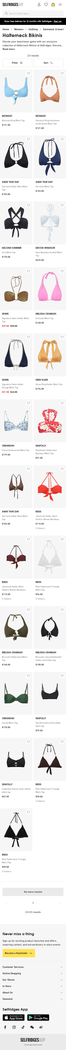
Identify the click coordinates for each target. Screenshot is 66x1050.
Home (6, 29)
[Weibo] (41, 1029)
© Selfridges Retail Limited (33, 1045)
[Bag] (53, 4)
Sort (46, 62)
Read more (9, 49)
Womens (18, 29)
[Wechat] (32, 1029)
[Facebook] (5, 1029)
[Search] (6, 13)
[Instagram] (14, 1029)
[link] (16, 120)
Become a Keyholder (16, 953)
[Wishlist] (46, 4)
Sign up (58, 21)
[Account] (39, 4)
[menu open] (60, 4)
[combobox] (35, 13)
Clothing (33, 29)
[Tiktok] (23, 1029)
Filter (15, 62)
